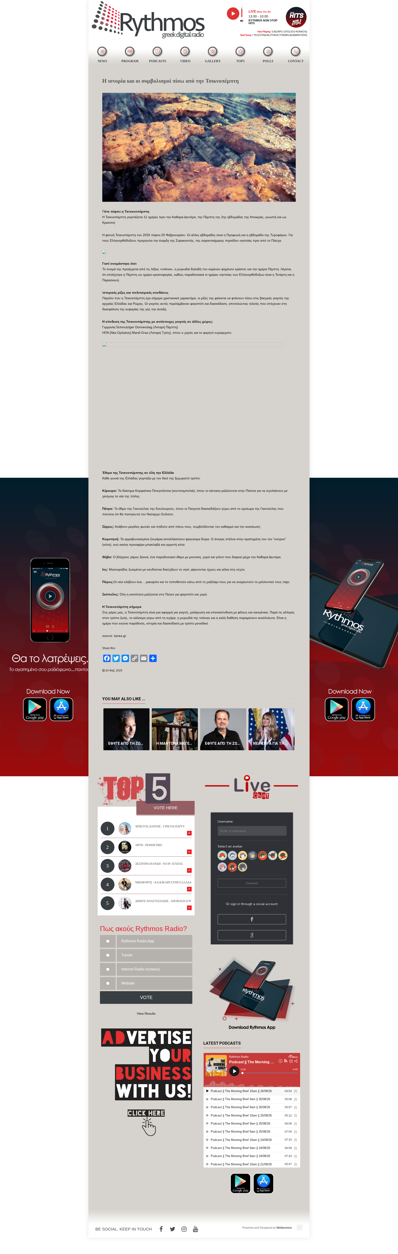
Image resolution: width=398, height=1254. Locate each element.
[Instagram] (184, 1229)
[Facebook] (161, 1229)
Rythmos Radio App (137, 941)
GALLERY (213, 61)
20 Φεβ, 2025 (113, 670)
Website (128, 983)
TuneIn (127, 955)
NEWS (102, 61)
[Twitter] (172, 1229)
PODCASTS (157, 61)
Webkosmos (284, 1227)
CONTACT (296, 61)
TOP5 (240, 61)
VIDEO (185, 61)
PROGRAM (129, 61)
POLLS (268, 61)
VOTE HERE (166, 808)
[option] (126, 729)
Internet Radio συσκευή (140, 969)
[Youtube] (195, 1229)
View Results (146, 1013)
